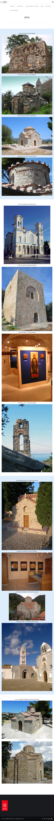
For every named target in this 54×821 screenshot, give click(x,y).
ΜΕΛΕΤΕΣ (48, 6)
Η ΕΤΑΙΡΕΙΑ (20, 6)
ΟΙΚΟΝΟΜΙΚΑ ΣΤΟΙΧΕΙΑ (32, 6)
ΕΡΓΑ (42, 6)
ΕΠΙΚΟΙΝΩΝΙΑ (14, 10)
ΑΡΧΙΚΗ (12, 6)
